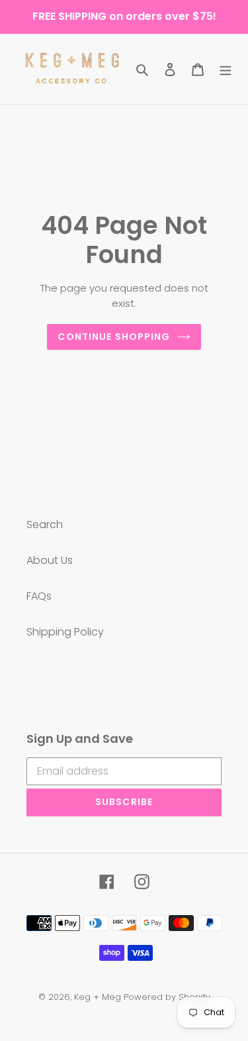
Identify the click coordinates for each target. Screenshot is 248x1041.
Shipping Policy (65, 631)
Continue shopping (114, 336)
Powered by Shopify (167, 997)
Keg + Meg (97, 997)
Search (44, 524)
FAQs (39, 596)
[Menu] (225, 68)
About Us (49, 560)
